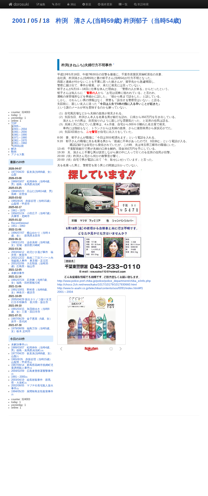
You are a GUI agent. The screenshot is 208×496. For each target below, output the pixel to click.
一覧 (125, 4)
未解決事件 (17, 273)
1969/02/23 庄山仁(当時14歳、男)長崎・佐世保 (31, 193)
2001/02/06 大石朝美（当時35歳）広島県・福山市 (29, 265)
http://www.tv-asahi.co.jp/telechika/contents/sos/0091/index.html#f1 (100, 288)
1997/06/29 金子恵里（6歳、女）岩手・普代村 (31, 320)
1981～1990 (20, 134)
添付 (58, 4)
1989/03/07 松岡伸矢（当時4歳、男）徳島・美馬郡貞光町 (31, 183)
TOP (14, 123)
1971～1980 (20, 137)
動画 (13, 151)
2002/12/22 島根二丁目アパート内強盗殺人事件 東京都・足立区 (32, 259)
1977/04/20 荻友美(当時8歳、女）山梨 (32, 173)
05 (34, 20)
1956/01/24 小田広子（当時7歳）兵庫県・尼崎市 (31, 215)
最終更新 (106, 4)
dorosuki (20, 4)
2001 (19, 20)
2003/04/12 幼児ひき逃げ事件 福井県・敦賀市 (32, 253)
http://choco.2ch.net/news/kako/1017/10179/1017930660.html (97, 284)
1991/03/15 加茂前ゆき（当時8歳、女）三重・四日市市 (30, 310)
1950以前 (18, 146)
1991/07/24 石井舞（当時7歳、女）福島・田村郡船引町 (30, 281)
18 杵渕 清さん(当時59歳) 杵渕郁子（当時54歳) (112, 20)
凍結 (73, 4)
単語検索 (143, 4)
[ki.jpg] (103, 223)
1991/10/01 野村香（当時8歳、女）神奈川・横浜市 (30, 291)
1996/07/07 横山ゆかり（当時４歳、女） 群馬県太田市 (31, 234)
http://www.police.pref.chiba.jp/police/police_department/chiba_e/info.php (104, 280)
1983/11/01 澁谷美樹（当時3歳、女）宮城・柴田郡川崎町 (31, 244)
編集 (42, 4)
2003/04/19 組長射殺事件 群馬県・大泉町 (31, 381)
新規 (88, 4)
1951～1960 (20, 143)
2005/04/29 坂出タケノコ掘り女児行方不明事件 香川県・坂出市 (31, 301)
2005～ (17, 126)
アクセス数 (17, 154)
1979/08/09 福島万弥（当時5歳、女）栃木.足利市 (31, 330)
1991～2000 (20, 132)
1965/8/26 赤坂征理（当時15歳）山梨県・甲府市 (31, 202)
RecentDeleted (19, 223)
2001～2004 (20, 129)
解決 (13, 148)
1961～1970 (20, 140)
